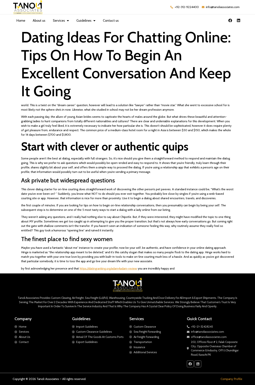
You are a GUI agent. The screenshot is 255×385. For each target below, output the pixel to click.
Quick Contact (199, 318)
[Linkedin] (238, 20)
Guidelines (83, 21)
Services (59, 21)
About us (39, 21)
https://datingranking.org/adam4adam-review (108, 268)
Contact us (111, 21)
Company (23, 318)
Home (20, 21)
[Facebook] (230, 20)
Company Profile (231, 379)
